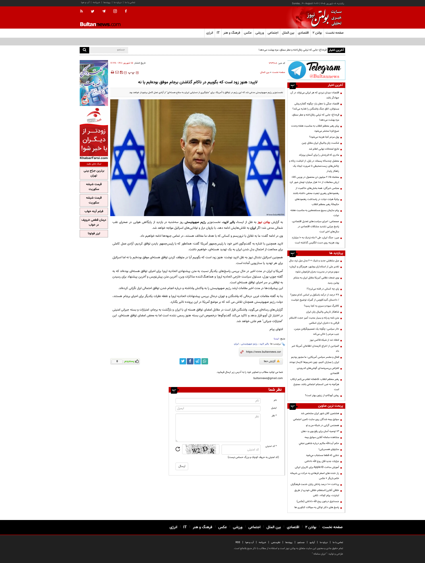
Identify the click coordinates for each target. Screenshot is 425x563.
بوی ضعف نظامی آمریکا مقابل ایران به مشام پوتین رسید (316, 280)
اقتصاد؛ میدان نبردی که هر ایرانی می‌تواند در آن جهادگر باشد (314, 95)
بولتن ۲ (317, 32)
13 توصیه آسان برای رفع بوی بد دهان (320, 431)
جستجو (301, 542)
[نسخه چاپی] (112, 72)
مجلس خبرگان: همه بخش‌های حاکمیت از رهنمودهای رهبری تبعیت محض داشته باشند (316, 190)
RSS (238, 542)
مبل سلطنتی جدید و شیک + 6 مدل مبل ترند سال (314, 261)
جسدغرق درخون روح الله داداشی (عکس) (318, 501)
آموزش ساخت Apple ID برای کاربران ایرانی (317, 467)
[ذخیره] (121, 72)
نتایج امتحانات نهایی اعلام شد (324, 149)
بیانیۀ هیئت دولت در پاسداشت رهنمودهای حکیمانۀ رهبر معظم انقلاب (317, 201)
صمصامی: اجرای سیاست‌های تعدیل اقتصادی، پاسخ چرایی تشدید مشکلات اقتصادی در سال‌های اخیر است (315, 226)
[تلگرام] (316, 70)
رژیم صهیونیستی (249, 344)
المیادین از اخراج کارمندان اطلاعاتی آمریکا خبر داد (315, 348)
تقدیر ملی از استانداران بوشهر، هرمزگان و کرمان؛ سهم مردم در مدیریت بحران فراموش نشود (314, 269)
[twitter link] (183, 361)
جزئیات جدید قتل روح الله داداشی (322, 461)
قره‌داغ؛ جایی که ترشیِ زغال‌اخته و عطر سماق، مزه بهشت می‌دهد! (292, 50)
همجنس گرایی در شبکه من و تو (322, 425)
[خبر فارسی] (94, 133)
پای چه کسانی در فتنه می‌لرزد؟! (323, 289)
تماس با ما (130, 2)
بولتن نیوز (264, 222)
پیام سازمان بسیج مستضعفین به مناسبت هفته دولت (314, 212)
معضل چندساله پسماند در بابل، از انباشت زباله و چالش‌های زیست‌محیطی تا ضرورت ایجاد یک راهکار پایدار (314, 166)
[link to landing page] (323, 18)
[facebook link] (190, 361)
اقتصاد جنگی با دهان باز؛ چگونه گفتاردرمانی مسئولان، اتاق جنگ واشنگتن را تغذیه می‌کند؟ (315, 106)
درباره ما (118, 2)
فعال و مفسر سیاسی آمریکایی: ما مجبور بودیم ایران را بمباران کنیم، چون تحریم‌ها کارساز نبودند (314, 359)
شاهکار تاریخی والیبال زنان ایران (322, 312)
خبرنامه (96, 2)
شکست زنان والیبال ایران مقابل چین (320, 143)
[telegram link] (197, 361)
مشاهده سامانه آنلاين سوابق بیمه (322, 437)
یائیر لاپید (264, 344)
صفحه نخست (335, 32)
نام (275, 400)
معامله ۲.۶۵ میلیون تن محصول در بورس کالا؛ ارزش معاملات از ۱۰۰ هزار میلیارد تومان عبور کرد (314, 179)
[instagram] (115, 11)
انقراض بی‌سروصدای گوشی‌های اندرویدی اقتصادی (318, 370)
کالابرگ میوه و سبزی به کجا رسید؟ (321, 306)
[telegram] (103, 11)
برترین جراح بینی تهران (94, 173)
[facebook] (126, 11)
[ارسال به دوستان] (117, 72)
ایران (236, 344)
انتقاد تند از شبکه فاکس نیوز (324, 340)
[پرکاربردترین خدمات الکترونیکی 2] (94, 83)
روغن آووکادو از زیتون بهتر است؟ (322, 395)
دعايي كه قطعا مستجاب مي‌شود (322, 455)
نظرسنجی (275, 542)
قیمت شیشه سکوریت (94, 187)
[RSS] (83, 11)
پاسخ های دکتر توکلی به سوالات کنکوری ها (316, 507)
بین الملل (264, 72)
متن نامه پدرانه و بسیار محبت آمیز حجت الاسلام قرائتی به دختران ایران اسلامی (314, 320)
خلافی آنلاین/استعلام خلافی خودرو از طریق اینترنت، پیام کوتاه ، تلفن (316, 492)
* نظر (274, 416)
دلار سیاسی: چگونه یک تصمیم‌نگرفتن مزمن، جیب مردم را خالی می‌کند (316, 331)
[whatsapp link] (204, 361)
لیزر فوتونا (94, 233)
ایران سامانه (319, 554)
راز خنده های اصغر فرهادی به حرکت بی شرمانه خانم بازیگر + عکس (314, 475)
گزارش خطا (270, 361)
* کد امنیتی (271, 446)
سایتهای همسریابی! (329, 449)
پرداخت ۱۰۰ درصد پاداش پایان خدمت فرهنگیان (315, 484)
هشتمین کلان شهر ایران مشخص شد (320, 413)
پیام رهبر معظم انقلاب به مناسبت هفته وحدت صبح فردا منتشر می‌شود (315, 128)
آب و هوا (85, 2)
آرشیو (312, 542)
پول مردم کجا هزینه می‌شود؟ (324, 137)
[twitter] (92, 11)
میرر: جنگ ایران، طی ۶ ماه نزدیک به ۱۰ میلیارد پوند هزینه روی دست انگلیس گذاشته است (315, 240)
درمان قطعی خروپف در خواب (93, 222)
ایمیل (274, 408)
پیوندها (106, 2)
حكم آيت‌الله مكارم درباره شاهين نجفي (319, 443)
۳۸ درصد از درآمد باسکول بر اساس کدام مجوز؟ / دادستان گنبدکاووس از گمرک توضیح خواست (314, 297)
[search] (84, 50)
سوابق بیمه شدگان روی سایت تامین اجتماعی (316, 419)
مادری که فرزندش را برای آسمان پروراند (319, 155)
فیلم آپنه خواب (94, 211)
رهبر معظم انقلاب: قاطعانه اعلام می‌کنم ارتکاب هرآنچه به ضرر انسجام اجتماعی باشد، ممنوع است (314, 384)
